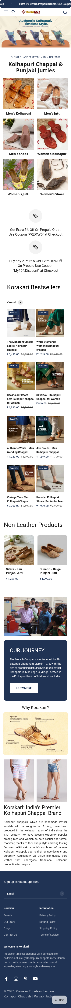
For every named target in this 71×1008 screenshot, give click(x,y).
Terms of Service (49, 934)
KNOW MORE (24, 688)
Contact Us (10, 934)
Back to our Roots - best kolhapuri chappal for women (20, 398)
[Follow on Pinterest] (25, 978)
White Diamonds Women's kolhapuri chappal (47, 345)
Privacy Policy (47, 915)
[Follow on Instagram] (16, 978)
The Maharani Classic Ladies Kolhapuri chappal (20, 345)
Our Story (9, 921)
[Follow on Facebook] (6, 978)
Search (8, 915)
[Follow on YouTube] (35, 978)
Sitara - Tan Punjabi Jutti (14, 571)
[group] (35, 31)
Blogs (7, 928)
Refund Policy (47, 921)
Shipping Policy (48, 928)
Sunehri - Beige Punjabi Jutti (50, 571)
